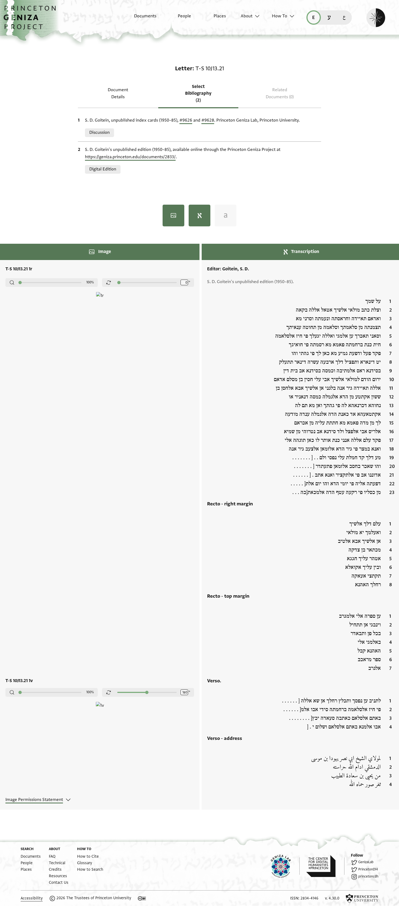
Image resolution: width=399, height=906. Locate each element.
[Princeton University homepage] (362, 898)
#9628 (207, 120)
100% (90, 282)
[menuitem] (140, 19)
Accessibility (32, 898)
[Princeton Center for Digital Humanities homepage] (325, 866)
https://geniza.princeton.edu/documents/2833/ (130, 157)
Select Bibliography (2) (198, 93)
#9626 (185, 120)
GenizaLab (365, 862)
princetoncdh (368, 876)
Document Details (118, 93)
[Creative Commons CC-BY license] (142, 898)
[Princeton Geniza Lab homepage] (285, 866)
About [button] (246, 16)
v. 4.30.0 (332, 898)
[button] (31, 20)
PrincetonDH (368, 869)
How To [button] (279, 16)
